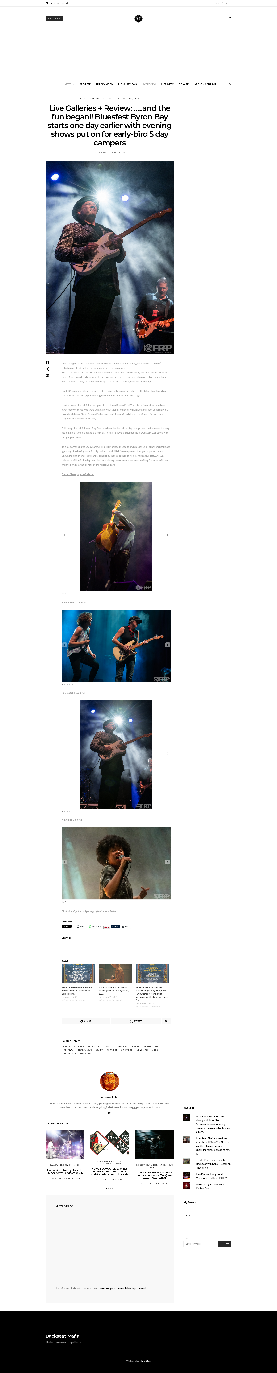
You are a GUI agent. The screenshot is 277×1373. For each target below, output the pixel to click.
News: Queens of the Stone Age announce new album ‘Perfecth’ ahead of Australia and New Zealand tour (175, 127)
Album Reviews (127, 84)
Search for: (189, 1238)
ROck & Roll (87, 1054)
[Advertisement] (138, 54)
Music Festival (107, 1164)
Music (129, 99)
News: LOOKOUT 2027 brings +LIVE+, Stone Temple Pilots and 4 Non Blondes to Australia (67, 126)
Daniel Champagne (142, 1046)
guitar (100, 1050)
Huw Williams (56, 1178)
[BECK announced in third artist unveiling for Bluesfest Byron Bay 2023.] (115, 973)
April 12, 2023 (101, 152)
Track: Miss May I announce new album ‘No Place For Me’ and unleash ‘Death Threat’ (212, 126)
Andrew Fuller (117, 152)
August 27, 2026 (73, 1178)
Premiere (85, 84)
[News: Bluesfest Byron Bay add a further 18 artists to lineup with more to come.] (78, 973)
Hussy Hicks (127, 1050)
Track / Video (104, 84)
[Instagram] (67, 3)
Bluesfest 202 (95, 1046)
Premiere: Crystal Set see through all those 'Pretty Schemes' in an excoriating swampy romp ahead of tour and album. (213, 1124)
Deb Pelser (101, 1180)
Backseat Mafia (62, 1336)
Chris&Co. (145, 1360)
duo (158, 1046)
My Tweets (189, 1202)
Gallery (107, 99)
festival (69, 1050)
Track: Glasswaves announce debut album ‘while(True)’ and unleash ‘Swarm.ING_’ (103, 126)
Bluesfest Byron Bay (118, 1046)
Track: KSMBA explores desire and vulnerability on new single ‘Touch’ (140, 125)
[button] (230, 84)
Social (187, 1215)
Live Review (149, 84)
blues (67, 1046)
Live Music (143, 1050)
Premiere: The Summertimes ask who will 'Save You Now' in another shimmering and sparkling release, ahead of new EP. (213, 1146)
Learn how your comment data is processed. (122, 1288)
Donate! (184, 84)
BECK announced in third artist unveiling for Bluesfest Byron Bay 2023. (114, 990)
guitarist (112, 1050)
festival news (85, 1050)
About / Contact (223, 3)
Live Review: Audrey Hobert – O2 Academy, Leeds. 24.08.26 (65, 1172)
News (67, 84)
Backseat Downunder (90, 99)
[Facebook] (47, 3)
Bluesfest (79, 1046)
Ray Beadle (70, 1054)
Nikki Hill (158, 1050)
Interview (167, 84)
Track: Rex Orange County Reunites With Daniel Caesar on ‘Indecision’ (213, 1163)
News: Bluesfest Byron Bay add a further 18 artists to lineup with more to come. (77, 990)
